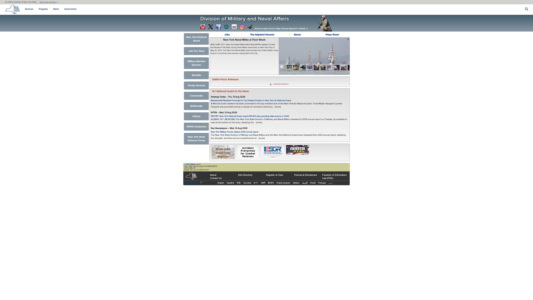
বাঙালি (263, 183)
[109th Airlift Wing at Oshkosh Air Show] (336, 67)
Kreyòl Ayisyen (283, 183)
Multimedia (196, 106)
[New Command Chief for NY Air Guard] (309, 67)
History (196, 116)
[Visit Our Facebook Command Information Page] (218, 26)
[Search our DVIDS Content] (249, 26)
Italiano (296, 183)
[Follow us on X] (210, 26)
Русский (247, 183)
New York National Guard (196, 39)
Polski (313, 183)
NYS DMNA (190, 164)
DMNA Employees (196, 126)
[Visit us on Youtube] (202, 26)
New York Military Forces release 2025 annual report (234, 132)
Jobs (227, 34)
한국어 (271, 183)
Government (70, 9)
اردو (331, 183)
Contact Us (216, 178)
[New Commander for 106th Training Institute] (296, 67)
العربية (305, 183)
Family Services (196, 85)
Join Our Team (196, 51)
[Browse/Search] (282, 67)
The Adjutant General (262, 34)
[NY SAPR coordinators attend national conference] (343, 67)
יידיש (256, 183)
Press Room (332, 34)
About (297, 34)
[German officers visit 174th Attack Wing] (316, 67)
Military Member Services (196, 63)
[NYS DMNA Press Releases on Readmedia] (226, 26)
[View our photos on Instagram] (242, 26)
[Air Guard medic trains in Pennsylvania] (302, 67)
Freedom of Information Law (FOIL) (334, 177)
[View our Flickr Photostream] (234, 26)
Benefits (196, 75)
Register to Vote (274, 175)
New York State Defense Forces (196, 138)
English (221, 183)
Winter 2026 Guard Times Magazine (223, 153)
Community (196, 95)
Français (322, 183)
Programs (43, 9)
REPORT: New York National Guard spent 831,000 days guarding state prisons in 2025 (250, 116)
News (56, 9)
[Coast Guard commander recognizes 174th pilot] (323, 67)
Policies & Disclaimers (305, 175)
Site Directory (245, 175)
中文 (239, 183)
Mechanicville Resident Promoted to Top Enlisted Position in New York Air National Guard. (251, 100)
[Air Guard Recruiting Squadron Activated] (330, 67)
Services (29, 9)
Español (230, 183)
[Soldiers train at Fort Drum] (289, 67)
